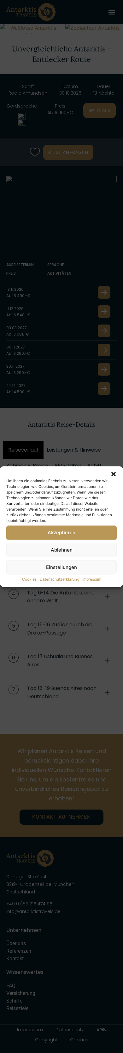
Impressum (91, 578)
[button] (113, 474)
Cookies (29, 578)
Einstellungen (61, 567)
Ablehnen (62, 550)
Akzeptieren (61, 532)
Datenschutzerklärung (59, 578)
